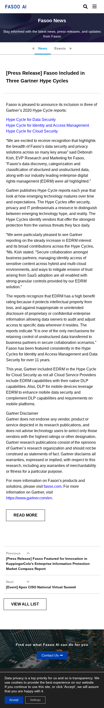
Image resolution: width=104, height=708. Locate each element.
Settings (35, 700)
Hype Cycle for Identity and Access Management (47, 125)
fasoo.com (52, 486)
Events (60, 48)
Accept (13, 700)
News (42, 48)
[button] (98, 6)
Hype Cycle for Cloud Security (32, 131)
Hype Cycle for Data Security (31, 120)
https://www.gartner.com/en (29, 498)
